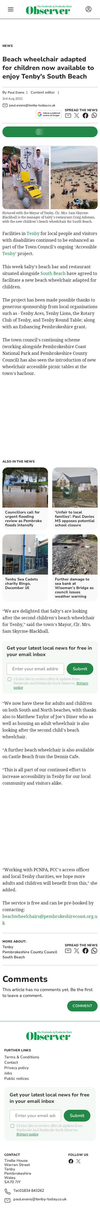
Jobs (8, 1073)
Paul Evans (16, 92)
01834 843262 (31, 1191)
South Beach (53, 273)
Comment (82, 1005)
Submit (80, 669)
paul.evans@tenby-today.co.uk (39, 1199)
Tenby (33, 233)
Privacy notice (27, 1134)
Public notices (16, 1078)
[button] (10, 9)
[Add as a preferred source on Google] (48, 114)
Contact (11, 1062)
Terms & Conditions (21, 1057)
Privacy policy (16, 1067)
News (7, 46)
